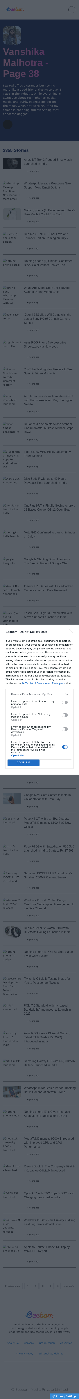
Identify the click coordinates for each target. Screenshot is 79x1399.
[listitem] (39, 694)
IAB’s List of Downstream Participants (44, 683)
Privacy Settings (66, 1396)
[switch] (65, 702)
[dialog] (39, 699)
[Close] (71, 632)
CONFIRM (23, 762)
